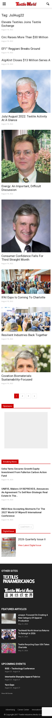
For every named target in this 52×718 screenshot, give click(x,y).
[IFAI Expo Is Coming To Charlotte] (26, 281)
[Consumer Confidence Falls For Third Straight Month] (26, 226)
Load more (25, 527)
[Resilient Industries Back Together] (26, 319)
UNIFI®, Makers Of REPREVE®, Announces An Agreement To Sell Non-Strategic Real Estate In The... (25, 492)
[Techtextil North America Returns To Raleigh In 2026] (8, 634)
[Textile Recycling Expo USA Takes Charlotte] (8, 648)
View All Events (7, 693)
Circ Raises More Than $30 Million (24, 37)
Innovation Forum (39, 709)
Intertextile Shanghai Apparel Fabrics (22, 677)
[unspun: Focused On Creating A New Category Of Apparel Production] (8, 618)
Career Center (23, 709)
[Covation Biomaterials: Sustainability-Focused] (26, 358)
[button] (48, 4)
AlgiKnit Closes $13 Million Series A (25, 60)
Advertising (10, 709)
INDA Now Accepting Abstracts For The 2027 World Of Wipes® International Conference (23, 512)
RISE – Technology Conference (20, 668)
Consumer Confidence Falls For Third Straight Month (22, 257)
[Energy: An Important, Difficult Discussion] (26, 156)
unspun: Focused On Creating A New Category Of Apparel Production (33, 618)
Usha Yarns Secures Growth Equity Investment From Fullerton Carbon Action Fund (24, 472)
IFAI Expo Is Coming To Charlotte (23, 297)
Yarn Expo (9, 685)
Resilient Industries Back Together (24, 335)
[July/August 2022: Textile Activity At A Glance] (26, 91)
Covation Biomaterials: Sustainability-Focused (16, 377)
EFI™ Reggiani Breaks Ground (20, 48)
